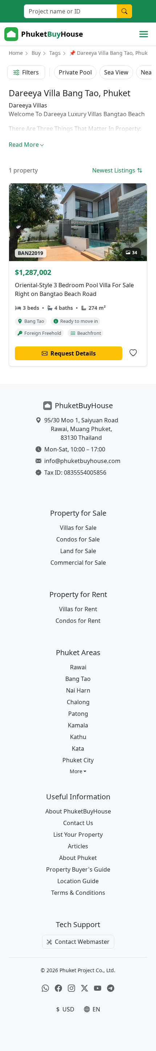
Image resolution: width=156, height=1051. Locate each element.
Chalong (78, 702)
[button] (78, 771)
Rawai (78, 667)
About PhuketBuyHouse (78, 811)
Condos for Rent (78, 621)
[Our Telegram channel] (110, 988)
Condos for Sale (78, 539)
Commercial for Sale (78, 563)
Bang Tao (78, 679)
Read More (24, 145)
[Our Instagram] (71, 988)
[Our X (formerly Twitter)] (84, 988)
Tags (55, 52)
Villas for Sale (78, 528)
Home (16, 52)
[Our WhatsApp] (45, 988)
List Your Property (78, 835)
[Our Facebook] (58, 988)
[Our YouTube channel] (97, 988)
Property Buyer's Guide (78, 869)
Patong (78, 714)
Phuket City (78, 760)
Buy (36, 52)
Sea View (116, 72)
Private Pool (75, 72)
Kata (78, 748)
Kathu (78, 737)
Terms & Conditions (78, 893)
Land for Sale (78, 551)
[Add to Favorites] (133, 353)
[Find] (124, 11)
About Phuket (78, 858)
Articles (78, 846)
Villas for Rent (78, 609)
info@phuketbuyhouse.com (82, 461)
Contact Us (78, 823)
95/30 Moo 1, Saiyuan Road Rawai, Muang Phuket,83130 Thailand (81, 429)
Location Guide (78, 881)
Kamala (78, 725)
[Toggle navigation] (144, 34)
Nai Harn (78, 690)
